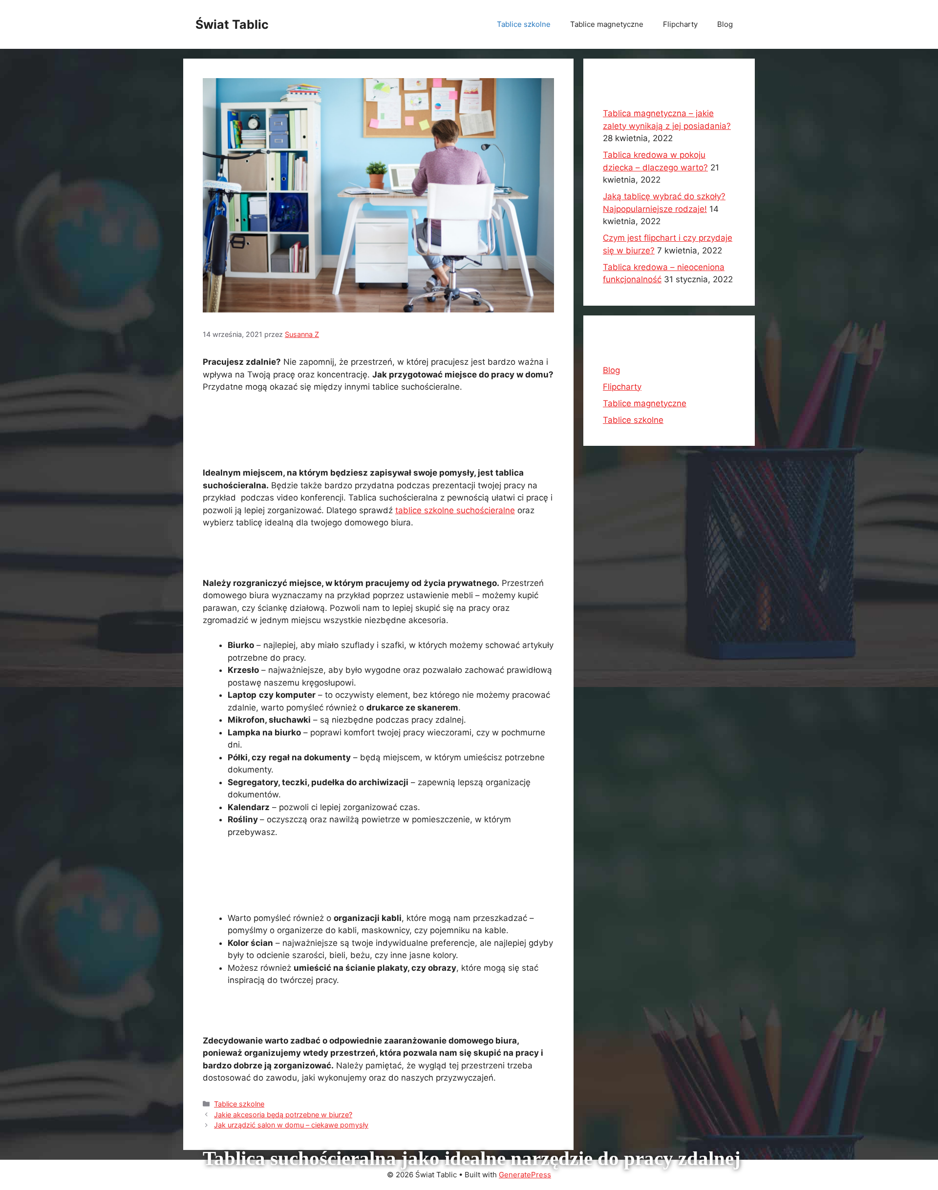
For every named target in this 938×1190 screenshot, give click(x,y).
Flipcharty (680, 24)
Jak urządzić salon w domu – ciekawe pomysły (291, 1125)
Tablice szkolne (524, 24)
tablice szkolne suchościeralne (455, 510)
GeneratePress (525, 1174)
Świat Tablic (232, 24)
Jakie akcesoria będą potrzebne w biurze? (283, 1114)
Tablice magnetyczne (606, 24)
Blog (725, 24)
